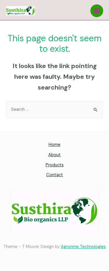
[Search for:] (54, 109)
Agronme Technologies (83, 246)
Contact (54, 175)
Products (55, 165)
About (54, 155)
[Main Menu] (96, 10)
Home (54, 144)
